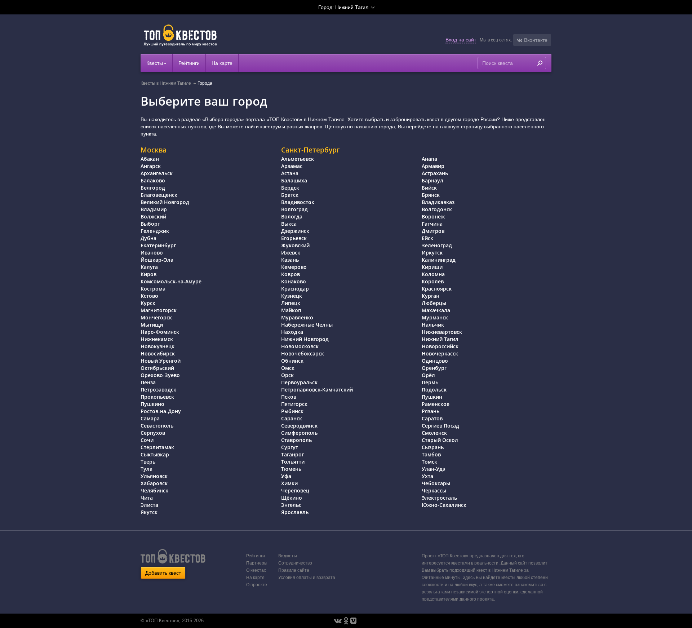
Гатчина (432, 223)
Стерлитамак (157, 447)
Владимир (154, 209)
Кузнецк (291, 295)
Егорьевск (294, 238)
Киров (148, 274)
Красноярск (437, 288)
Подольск (434, 389)
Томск (429, 461)
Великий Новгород (165, 202)
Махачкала (436, 310)
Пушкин (432, 396)
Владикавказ (438, 202)
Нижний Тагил (440, 339)
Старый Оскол (440, 440)
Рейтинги (189, 63)
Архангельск (157, 173)
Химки (289, 483)
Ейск (427, 238)
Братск (289, 194)
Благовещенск (159, 194)
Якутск (149, 512)
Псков (288, 396)
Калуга (149, 267)
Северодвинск (299, 425)
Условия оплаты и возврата (306, 577)
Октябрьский (157, 367)
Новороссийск (440, 346)
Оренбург (434, 367)
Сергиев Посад (440, 425)
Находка (292, 331)
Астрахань (435, 173)
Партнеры (256, 563)
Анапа (429, 158)
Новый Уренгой (161, 360)
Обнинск (292, 360)
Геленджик (155, 230)
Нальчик (433, 324)
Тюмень (291, 468)
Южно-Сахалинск (444, 504)
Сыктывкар (155, 454)
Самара (150, 418)
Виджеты (287, 555)
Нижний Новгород (305, 339)
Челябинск (154, 490)
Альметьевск (297, 158)
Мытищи (152, 324)
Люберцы (434, 303)
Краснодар (295, 288)
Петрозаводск (158, 389)
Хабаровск (154, 483)
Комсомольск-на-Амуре (171, 281)
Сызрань (433, 447)
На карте (222, 63)
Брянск (431, 194)
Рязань (430, 411)
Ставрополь (296, 440)
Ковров (290, 274)
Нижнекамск (157, 339)
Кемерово (294, 267)
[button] (532, 40)
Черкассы (434, 490)
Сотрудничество (295, 563)
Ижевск (290, 252)
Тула (146, 468)
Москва (154, 149)
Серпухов (153, 432)
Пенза (148, 382)
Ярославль (295, 512)
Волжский (153, 216)
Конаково (293, 281)
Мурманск (435, 317)
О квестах (256, 570)
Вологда (291, 216)
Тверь (148, 461)
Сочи (147, 440)
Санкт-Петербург (310, 149)
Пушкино (152, 404)
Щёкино (291, 497)
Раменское (435, 404)
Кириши (432, 267)
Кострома (153, 288)
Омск (287, 367)
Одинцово (435, 360)
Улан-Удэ (433, 468)
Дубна (148, 238)
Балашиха (294, 180)
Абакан (150, 158)
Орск (287, 375)
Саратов (432, 418)
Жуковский (295, 245)
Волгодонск (437, 209)
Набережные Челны (307, 324)
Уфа (286, 476)
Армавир (433, 166)
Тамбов (431, 454)
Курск (148, 303)
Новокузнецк (157, 346)
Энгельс (291, 504)
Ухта (427, 476)
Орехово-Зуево (160, 375)
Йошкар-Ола (157, 259)
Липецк (290, 303)
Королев (433, 281)
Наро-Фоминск (160, 331)
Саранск (291, 418)
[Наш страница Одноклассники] (346, 621)
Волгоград (294, 209)
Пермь (430, 382)
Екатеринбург (158, 245)
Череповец (295, 490)
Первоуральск (299, 382)
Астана (289, 173)
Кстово (149, 295)
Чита (147, 497)
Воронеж (433, 216)
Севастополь (157, 425)
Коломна (433, 274)
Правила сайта (293, 570)
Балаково (153, 180)
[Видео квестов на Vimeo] (353, 621)
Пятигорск (294, 404)
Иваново (152, 252)
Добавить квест (163, 573)
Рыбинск (292, 411)
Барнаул (432, 180)
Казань (290, 259)
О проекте (256, 584)
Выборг (150, 223)
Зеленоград (437, 245)
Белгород (153, 187)
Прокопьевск (157, 396)
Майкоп (291, 310)
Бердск (290, 187)
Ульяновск (154, 476)
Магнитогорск (159, 310)
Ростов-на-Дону (161, 411)
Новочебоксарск (302, 353)
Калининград (439, 259)
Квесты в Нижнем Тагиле (166, 83)
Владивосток (297, 202)
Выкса (289, 223)
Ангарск (151, 166)
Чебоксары (436, 483)
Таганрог (292, 454)
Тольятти (293, 461)
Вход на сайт (460, 40)
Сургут (289, 447)
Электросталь (439, 497)
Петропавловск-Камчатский (317, 389)
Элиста (149, 504)
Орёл (428, 375)
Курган (430, 295)
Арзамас (291, 166)
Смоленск (434, 432)
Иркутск (432, 252)
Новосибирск (158, 353)
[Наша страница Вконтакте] (338, 621)
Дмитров (433, 230)
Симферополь (299, 432)
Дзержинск (295, 230)
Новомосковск (300, 346)
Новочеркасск (440, 353)
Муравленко (297, 317)
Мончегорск (156, 317)
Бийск (429, 187)
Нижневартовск (442, 331)
